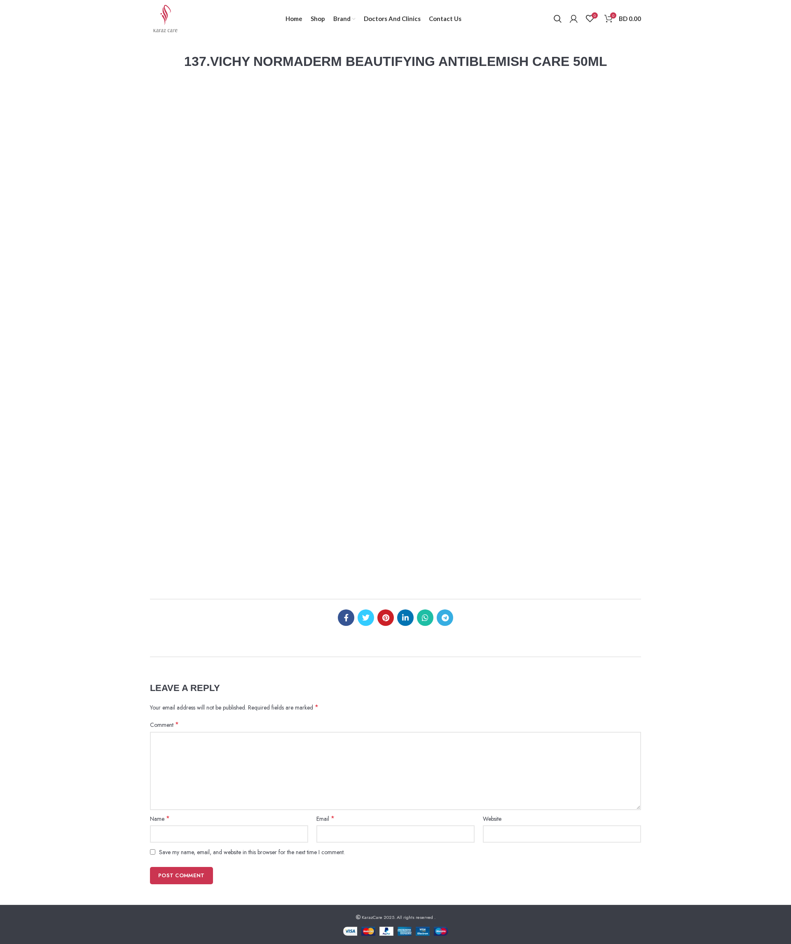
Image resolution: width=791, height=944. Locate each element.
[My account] (574, 18)
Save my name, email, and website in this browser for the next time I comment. (252, 852)
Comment (164, 724)
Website (492, 819)
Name (160, 818)
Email (325, 818)
